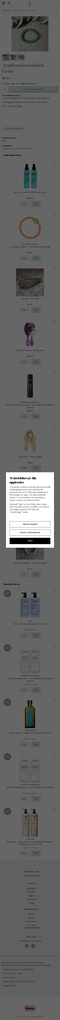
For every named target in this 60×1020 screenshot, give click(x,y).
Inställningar (30, 524)
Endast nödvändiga (30, 532)
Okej (30, 541)
